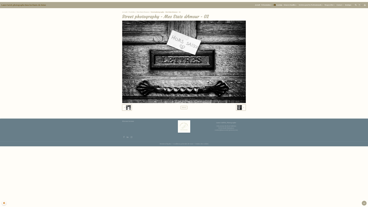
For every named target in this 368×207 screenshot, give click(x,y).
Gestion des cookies (201, 144)
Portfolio (279, 5)
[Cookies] (4, 203)
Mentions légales (165, 144)
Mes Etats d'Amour (143, 12)
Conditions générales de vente (183, 144)
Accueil (257, 5)
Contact (339, 5)
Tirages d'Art (329, 5)
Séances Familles (290, 5)
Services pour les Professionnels (310, 5)
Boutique (348, 5)
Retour (184, 107)
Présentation (266, 5)
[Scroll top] (364, 203)
